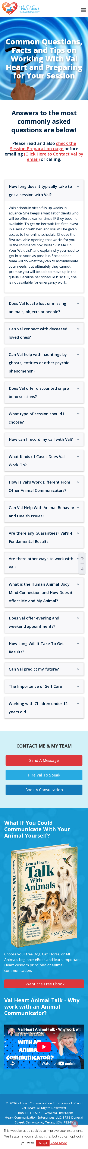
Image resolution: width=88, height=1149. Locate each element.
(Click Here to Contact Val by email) (53, 156)
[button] (78, 186)
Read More (58, 1143)
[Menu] (81, 10)
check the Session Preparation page (43, 145)
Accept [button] (42, 1143)
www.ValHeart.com (59, 1112)
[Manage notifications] (74, 1123)
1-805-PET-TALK (28, 1112)
